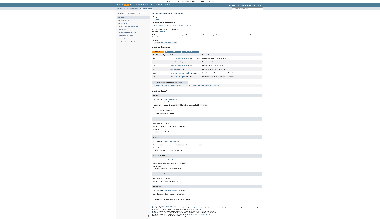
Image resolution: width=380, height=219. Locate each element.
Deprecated (153, 4)
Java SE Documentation (198, 208)
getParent (209, 85)
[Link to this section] (171, 47)
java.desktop (121, 8)
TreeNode (157, 19)
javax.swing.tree (132, 8)
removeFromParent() (126, 39)
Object (183, 77)
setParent (173, 73)
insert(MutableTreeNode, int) (128, 26)
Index (160, 4)
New (146, 4)
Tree (135, 4)
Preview (141, 4)
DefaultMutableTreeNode (162, 25)
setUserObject (175, 77)
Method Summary (123, 20)
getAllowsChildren (168, 85)
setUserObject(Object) (126, 35)
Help (170, 4)
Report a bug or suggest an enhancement (164, 206)
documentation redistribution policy (199, 214)
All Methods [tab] (158, 52)
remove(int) (123, 29)
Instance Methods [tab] (173, 52)
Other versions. (195, 209)
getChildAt (180, 85)
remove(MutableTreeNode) (127, 32)
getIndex (201, 85)
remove (172, 62)
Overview (120, 4)
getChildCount (191, 85)
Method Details (122, 23)
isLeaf (216, 85)
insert (172, 58)
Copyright (155, 212)
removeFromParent (176, 69)
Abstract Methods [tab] (190, 52)
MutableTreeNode (146, 8)
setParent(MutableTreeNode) (128, 42)
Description (122, 17)
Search (165, 4)
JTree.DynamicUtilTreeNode (183, 25)
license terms (210, 1)
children (156, 85)
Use (131, 4)
